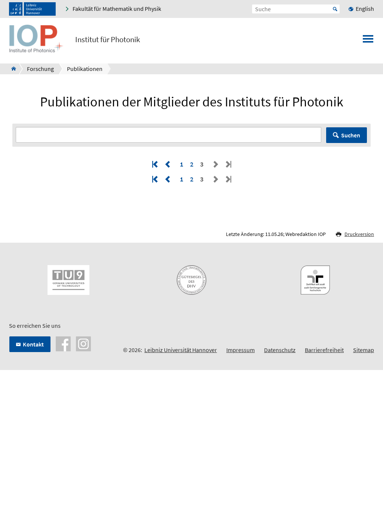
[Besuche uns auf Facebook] (63, 343)
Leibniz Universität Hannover (180, 350)
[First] (155, 164)
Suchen (350, 135)
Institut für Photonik (107, 39)
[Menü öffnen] (368, 41)
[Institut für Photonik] (11, 68)
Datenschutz (279, 350)
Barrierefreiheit (324, 350)
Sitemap (363, 350)
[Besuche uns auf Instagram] (83, 343)
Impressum (240, 350)
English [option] (365, 8)
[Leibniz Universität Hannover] (32, 9)
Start (335, 8)
